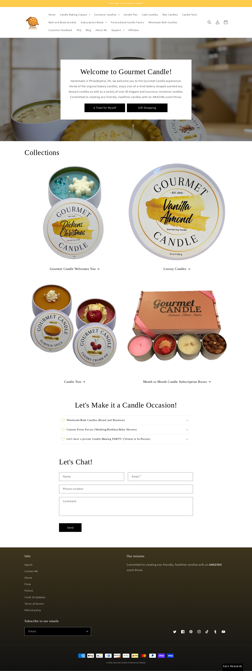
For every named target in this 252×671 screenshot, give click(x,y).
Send (70, 527)
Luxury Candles (174, 269)
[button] (75, 14)
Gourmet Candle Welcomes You (73, 269)
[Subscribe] (87, 631)
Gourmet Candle (120, 662)
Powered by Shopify (137, 662)
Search (29, 564)
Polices (29, 590)
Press (28, 584)
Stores (28, 577)
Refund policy (33, 610)
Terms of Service (34, 603)
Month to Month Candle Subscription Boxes (175, 382)
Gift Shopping (147, 107)
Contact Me (31, 571)
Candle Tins (73, 382)
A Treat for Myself (105, 107)
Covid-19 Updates (35, 597)
